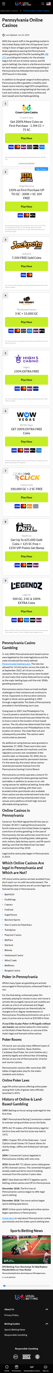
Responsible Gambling (15, 1334)
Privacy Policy (11, 1315)
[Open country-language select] (48, 4)
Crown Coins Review (26, 163)
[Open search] (42, 3)
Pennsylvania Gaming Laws (16, 663)
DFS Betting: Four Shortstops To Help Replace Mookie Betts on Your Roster (24, 1268)
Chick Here (8, 1218)
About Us (9, 1309)
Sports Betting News (14, 1329)
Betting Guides (12, 1323)
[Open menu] (3, 4)
